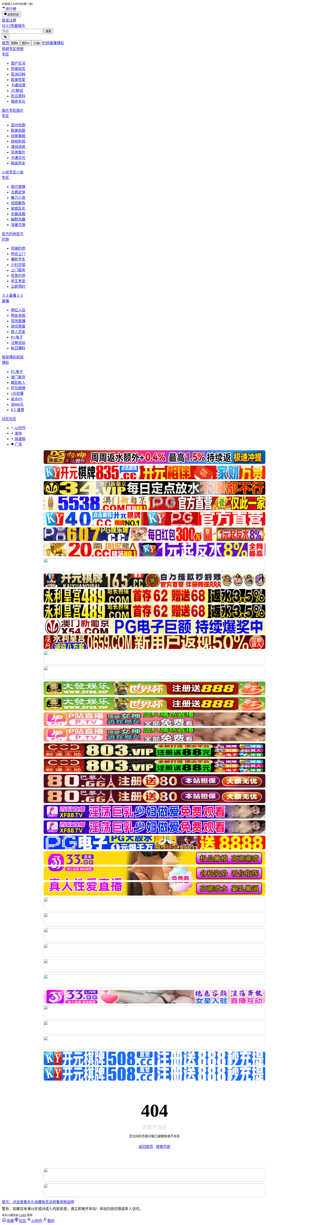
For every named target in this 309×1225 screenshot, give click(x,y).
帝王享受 (18, 281)
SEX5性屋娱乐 (13, 26)
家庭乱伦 (18, 208)
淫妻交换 (18, 225)
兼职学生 (18, 259)
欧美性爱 (18, 80)
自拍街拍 (18, 141)
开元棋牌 (18, 388)
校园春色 (18, 203)
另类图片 (18, 152)
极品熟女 (18, 163)
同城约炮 (18, 248)
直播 (53, 43)
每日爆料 (18, 348)
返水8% (17, 399)
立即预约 (18, 286)
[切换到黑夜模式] (6, 37)
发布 (18, 433)
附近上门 (18, 254)
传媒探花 (18, 69)
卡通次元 (18, 158)
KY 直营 (17, 410)
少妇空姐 (18, 265)
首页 (5, 43)
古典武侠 (18, 192)
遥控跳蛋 (18, 326)
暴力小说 (18, 198)
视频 (14, 43)
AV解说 (17, 91)
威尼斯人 (18, 383)
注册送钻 (18, 343)
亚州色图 (18, 125)
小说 (36, 43)
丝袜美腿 (18, 136)
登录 (5, 20)
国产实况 (18, 63)
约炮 (46, 43)
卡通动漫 (18, 85)
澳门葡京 (18, 377)
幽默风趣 (18, 219)
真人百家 (18, 332)
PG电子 (17, 337)
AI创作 (20, 428)
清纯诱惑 (18, 147)
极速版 (20, 439)
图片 (25, 43)
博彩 (60, 43)
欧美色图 (18, 130)
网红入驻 (18, 310)
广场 (18, 444)
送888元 (17, 404)
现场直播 (18, 321)
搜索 (48, 31)
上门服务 (18, 270)
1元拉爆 (17, 393)
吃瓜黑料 (18, 96)
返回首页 (146, 1147)
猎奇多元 (18, 101)
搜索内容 (163, 1147)
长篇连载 (18, 214)
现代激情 (18, 187)
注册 (12, 20)
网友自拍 (18, 315)
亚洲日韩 (18, 74)
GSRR (22, 1215)
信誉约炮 (18, 276)
